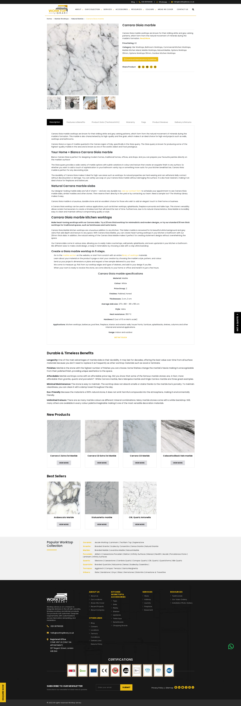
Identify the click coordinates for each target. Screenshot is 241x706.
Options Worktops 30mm (140, 53)
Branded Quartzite (103, 564)
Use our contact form (131, 191)
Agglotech (99, 568)
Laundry (147, 603)
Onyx (114, 572)
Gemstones (129, 572)
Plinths (115, 608)
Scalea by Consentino (120, 546)
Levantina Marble (117, 550)
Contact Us (182, 9)
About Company (97, 610)
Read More (145, 38)
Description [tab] (55, 122)
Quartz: (86, 560)
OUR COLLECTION (92, 9)
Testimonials (177, 596)
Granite (87, 546)
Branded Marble (101, 550)
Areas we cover (165, 9)
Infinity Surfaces (138, 554)
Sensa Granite (137, 546)
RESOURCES (136, 9)
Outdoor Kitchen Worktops (163, 53)
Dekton (127, 554)
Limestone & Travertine (155, 572)
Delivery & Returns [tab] (183, 122)
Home (49, 19)
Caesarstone (109, 560)
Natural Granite (151, 546)
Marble (86, 550)
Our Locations (96, 599)
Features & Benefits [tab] (76, 122)
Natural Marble (77, 19)
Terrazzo (87, 568)
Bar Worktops (138, 47)
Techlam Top (126, 542)
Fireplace (148, 606)
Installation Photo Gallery (182, 603)
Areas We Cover (97, 603)
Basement (148, 610)
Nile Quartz (177, 560)
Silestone (99, 560)
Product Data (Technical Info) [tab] (105, 122)
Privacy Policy (158, 688)
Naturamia (117, 564)
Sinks (115, 604)
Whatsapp (163, 2)
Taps (115, 601)
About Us (94, 596)
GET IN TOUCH (120, 337)
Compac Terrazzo (113, 568)
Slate (97, 572)
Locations (95, 630)
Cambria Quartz (124, 560)
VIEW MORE (64, 463)
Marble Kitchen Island (131, 50)
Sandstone (105, 572)
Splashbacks (118, 622)
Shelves (116, 611)
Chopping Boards (120, 625)
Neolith (158, 554)
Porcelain (87, 554)
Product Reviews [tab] (160, 122)
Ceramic (87, 542)
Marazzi (150, 554)
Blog (133, 2)
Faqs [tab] (143, 122)
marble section (69, 255)
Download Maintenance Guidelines (141, 59)
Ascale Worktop (101, 542)
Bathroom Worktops (154, 47)
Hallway (147, 599)
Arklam (98, 554)
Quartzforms (165, 560)
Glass (120, 572)
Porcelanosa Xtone (178, 554)
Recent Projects (97, 606)
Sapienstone (138, 542)
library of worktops (130, 255)
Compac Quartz (140, 560)
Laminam (114, 542)
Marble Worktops (62, 19)
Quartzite (87, 564)
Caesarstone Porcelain (112, 554)
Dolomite (140, 572)
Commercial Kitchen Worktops (176, 47)
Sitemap (169, 688)
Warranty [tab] (130, 122)
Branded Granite (102, 546)
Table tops (117, 618)
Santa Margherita (130, 568)
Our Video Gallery (179, 599)
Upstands (117, 615)
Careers (94, 626)
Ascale (165, 554)
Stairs (146, 596)
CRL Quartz (153, 560)
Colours (150, 9)
